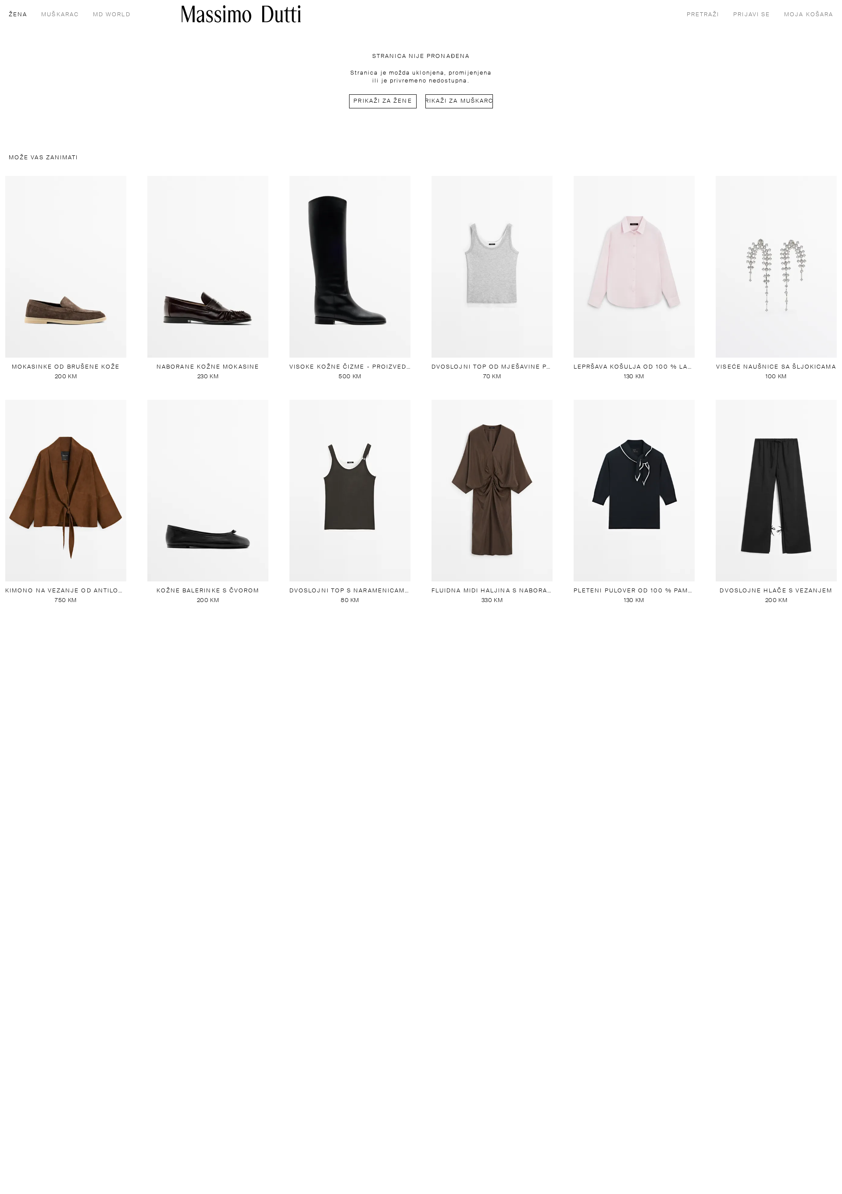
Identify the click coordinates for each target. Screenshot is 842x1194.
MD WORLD (112, 15)
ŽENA (18, 15)
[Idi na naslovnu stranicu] (241, 14)
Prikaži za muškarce (459, 101)
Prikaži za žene (382, 101)
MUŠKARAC (60, 15)
